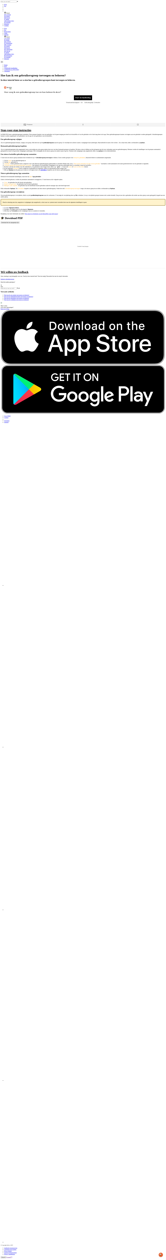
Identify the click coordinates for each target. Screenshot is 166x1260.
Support (6, 422)
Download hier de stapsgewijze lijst (10, 222)
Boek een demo (5, 309)
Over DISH (7, 416)
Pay (5, 6)
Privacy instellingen (9, 1254)
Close (3, 1257)
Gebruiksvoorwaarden (10, 1249)
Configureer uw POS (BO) (11, 69)
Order (5, 33)
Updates (6, 25)
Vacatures (6, 420)
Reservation (7, 31)
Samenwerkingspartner (10, 1252)
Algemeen (7, 71)
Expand (8, 1257)
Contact (6, 417)
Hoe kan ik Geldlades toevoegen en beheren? (16, 299)
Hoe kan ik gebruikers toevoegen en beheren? (16, 298)
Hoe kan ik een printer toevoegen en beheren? (16, 295)
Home (6, 65)
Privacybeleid (8, 1251)
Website (6, 34)
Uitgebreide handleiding (10, 68)
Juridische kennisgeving (10, 1248)
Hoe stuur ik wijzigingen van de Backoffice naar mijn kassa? (41, 214)
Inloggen (6, 24)
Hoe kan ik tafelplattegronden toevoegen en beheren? (18, 296)
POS (5, 4)
